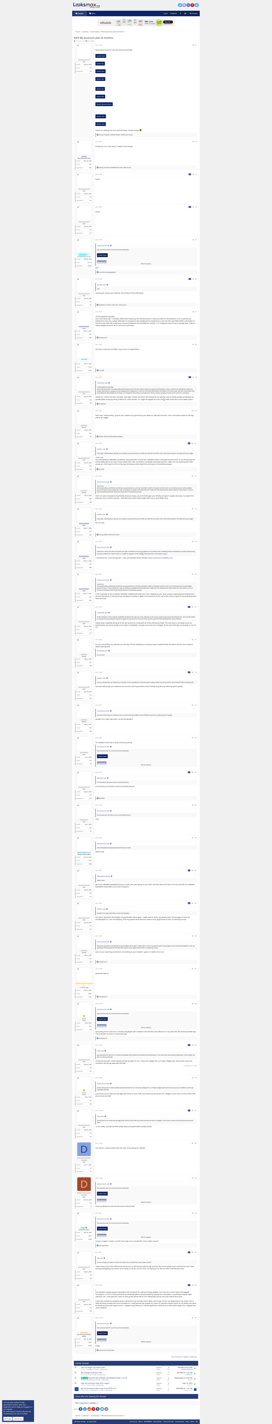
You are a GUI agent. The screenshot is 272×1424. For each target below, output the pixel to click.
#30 (195, 1078)
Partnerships (157, 1421)
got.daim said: (101, 285)
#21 (195, 772)
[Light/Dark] (185, 13)
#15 (195, 574)
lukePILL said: (101, 449)
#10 (195, 411)
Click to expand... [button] (146, 264)
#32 (195, 1143)
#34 (195, 1213)
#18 (195, 672)
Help (187, 1421)
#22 (195, 805)
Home (192, 1421)
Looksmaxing (103, 1369)
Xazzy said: (100, 1051)
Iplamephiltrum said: (103, 876)
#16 (195, 607)
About (141, 1421)
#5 (196, 240)
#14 (195, 541)
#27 (195, 969)
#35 (195, 1252)
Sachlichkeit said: (102, 383)
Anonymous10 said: (103, 245)
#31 (195, 1110)
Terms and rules (168, 1421)
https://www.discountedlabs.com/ (160, 558)
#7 (196, 312)
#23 (195, 838)
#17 (195, 639)
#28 (195, 1003)
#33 (195, 1178)
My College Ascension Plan (91, 1372)
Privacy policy (179, 1421)
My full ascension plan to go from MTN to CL (99, 1388)
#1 (196, 45)
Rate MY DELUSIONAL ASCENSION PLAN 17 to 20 (107, 1378)
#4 (196, 207)
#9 (196, 377)
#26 (195, 936)
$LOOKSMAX (148, 1421)
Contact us (133, 1421)
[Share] (193, 45)
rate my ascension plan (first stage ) (95, 1383)
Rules (93, 13)
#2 (196, 141)
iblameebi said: (101, 778)
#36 (195, 1285)
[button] (85, 13)
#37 (195, 1318)
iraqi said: (100, 1258)
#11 (195, 443)
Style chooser (81, 1421)
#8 (196, 344)
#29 (195, 1045)
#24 (195, 870)
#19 (195, 705)
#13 (195, 509)
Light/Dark (92, 1421)
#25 (195, 903)
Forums (80, 13)
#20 (195, 738)
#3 (196, 174)
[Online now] (84, 1016)
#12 (195, 476)
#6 (196, 279)
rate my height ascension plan (93, 1367)
